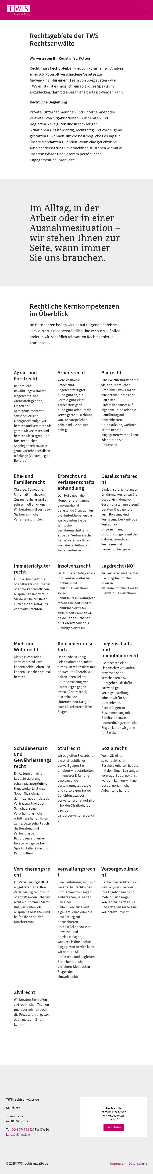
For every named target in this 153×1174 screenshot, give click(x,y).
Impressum (118, 1163)
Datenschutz (137, 1163)
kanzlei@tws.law (18, 1134)
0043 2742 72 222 (23, 1129)
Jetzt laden (114, 1127)
